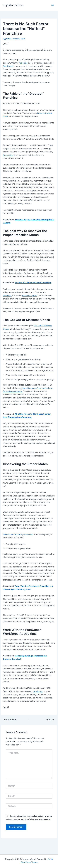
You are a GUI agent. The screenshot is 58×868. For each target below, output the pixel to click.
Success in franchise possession (18, 534)
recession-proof (29, 295)
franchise (23, 63)
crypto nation (13, 5)
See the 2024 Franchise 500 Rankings (33, 282)
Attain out (38, 691)
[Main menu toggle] (52, 5)
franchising (8, 155)
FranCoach (8, 66)
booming (7, 295)
